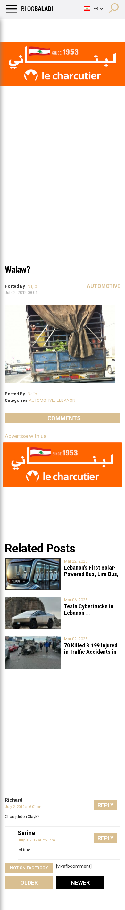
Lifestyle (14, 27)
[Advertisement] (62, 194)
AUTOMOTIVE (41, 400)
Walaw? (17, 269)
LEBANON (66, 400)
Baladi (87, 27)
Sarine (26, 832)
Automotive (103, 286)
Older (29, 882)
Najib (32, 286)
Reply (105, 805)
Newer (80, 882)
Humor (41, 27)
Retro (64, 27)
